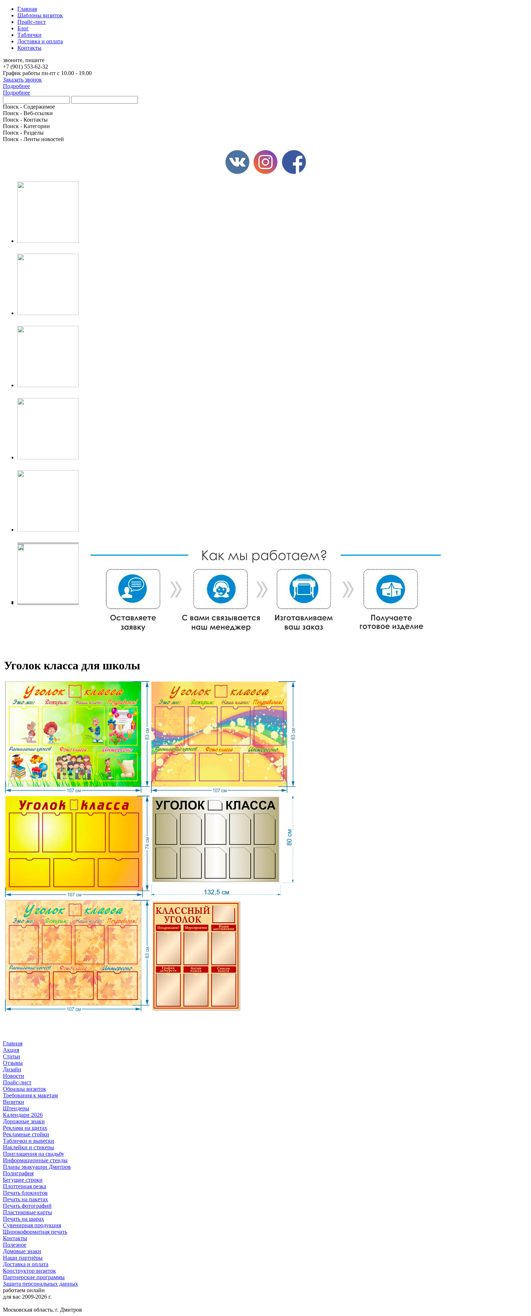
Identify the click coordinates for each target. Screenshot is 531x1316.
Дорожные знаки (24, 1121)
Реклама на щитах (25, 1128)
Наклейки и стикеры (28, 1147)
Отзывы (13, 1063)
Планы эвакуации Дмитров (37, 1167)
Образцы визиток (24, 1089)
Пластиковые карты (27, 1212)
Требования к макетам (30, 1095)
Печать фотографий (27, 1206)
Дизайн (12, 1069)
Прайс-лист (17, 1082)
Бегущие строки (23, 1180)
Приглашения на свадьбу (33, 1154)
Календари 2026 (23, 1115)
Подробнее (16, 86)
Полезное (14, 1245)
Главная (12, 1043)
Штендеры (16, 1108)
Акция (11, 1050)
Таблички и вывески (28, 1141)
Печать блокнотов (25, 1193)
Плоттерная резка (24, 1186)
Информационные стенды (35, 1160)
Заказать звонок (22, 79)
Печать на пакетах (25, 1199)
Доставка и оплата (25, 1264)
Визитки (13, 1102)
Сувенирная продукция (32, 1225)
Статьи (11, 1056)
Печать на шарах (23, 1219)
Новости (13, 1076)
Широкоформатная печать (35, 1232)
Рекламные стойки (26, 1134)
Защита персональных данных (40, 1284)
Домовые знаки (22, 1251)
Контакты (15, 1238)
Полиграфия (18, 1173)
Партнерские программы (34, 1277)
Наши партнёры (23, 1258)
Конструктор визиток (29, 1271)
